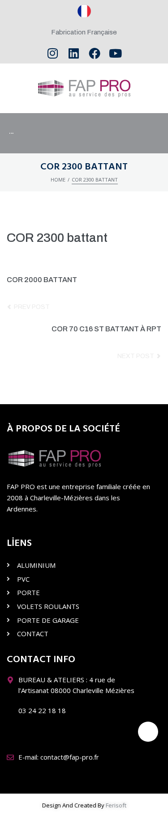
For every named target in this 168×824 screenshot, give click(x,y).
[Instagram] (52, 53)
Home (58, 179)
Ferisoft (116, 805)
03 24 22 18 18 (42, 710)
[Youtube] (115, 53)
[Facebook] (94, 53)
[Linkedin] (73, 53)
